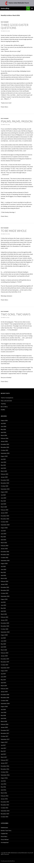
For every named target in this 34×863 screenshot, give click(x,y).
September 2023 (5, 524)
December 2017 (5, 730)
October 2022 (4, 557)
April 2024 (3, 504)
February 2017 (4, 760)
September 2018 (5, 703)
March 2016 (4, 793)
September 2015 (5, 810)
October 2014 (4, 816)
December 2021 (5, 587)
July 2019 (3, 673)
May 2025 (3, 465)
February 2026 (4, 438)
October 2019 (4, 664)
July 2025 (3, 459)
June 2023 (3, 533)
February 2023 (4, 545)
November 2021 (5, 590)
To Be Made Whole (14, 230)
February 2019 (4, 688)
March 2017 (4, 757)
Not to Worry (4, 406)
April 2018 (3, 718)
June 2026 (3, 426)
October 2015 (4, 807)
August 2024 (4, 492)
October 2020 (4, 629)
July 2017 (3, 745)
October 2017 (4, 736)
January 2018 (4, 727)
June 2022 (3, 569)
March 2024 (4, 507)
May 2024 (3, 501)
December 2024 (5, 480)
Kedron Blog (5, 8)
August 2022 (4, 563)
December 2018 (5, 694)
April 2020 (3, 647)
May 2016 (3, 787)
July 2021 (3, 602)
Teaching (3, 403)
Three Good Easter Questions (14, 26)
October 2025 (4, 450)
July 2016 (3, 781)
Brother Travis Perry (6, 830)
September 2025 (5, 453)
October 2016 (4, 772)
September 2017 (5, 739)
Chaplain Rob (4, 833)
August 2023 (4, 527)
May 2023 (3, 536)
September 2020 (5, 632)
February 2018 (4, 724)
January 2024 (4, 513)
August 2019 (4, 670)
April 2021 (3, 611)
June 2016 (3, 784)
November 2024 (5, 483)
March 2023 (4, 542)
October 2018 (4, 700)
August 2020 (4, 635)
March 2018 (4, 721)
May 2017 (3, 751)
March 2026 (4, 435)
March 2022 (4, 578)
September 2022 (5, 560)
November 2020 (5, 626)
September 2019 (5, 667)
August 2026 (4, 420)
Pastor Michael (4, 839)
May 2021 (3, 608)
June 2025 (3, 462)
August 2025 (4, 456)
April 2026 (3, 432)
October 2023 (4, 521)
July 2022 (3, 566)
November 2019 (5, 661)
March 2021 (4, 614)
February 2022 (4, 581)
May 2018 (3, 715)
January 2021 (4, 620)
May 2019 (3, 679)
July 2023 (3, 530)
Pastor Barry (5, 22)
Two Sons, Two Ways (15, 314)
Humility (3, 409)
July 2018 (3, 709)
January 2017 (4, 763)
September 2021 (5, 596)
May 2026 (3, 429)
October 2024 (4, 486)
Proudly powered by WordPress (8, 861)
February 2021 (4, 617)
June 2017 (3, 748)
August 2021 (4, 599)
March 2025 (4, 471)
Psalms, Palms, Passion (16, 121)
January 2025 (4, 477)
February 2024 (4, 510)
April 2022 (3, 575)
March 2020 (4, 650)
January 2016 (4, 799)
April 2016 (3, 790)
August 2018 (4, 706)
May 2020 (3, 644)
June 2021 (3, 605)
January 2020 (4, 656)
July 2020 (3, 638)
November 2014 (5, 813)
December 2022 (5, 551)
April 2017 (3, 754)
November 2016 (5, 769)
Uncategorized (4, 842)
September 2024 (5, 489)
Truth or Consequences (7, 397)
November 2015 (5, 804)
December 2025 (5, 444)
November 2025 (5, 447)
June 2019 (3, 676)
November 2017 (5, 733)
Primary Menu (32, 8)
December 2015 (5, 802)
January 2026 (4, 441)
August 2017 (4, 742)
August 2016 (4, 778)
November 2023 (5, 518)
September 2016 (5, 775)
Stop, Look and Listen (6, 400)
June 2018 (3, 712)
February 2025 (4, 474)
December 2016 (5, 766)
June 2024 (3, 498)
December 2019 (5, 658)
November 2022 (5, 554)
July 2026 (3, 423)
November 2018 (5, 697)
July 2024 (3, 495)
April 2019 (3, 682)
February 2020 (4, 653)
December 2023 (5, 515)
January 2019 (4, 691)
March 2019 (4, 685)
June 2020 (3, 641)
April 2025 (3, 468)
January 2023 (4, 548)
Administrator (4, 827)
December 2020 (5, 623)
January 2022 (4, 584)
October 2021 (4, 593)
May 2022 (3, 572)
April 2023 (3, 539)
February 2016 (4, 796)
